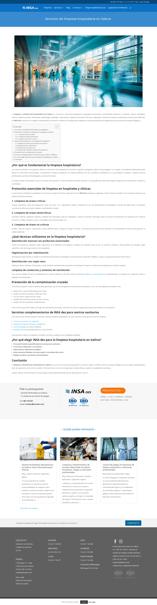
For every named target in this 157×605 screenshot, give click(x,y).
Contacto (77, 8)
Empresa (48, 8)
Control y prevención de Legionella (26, 321)
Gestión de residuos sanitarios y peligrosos (29, 324)
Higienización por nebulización (27, 145)
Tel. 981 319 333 (116, 2)
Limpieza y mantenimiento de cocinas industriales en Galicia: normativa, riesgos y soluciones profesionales (76, 468)
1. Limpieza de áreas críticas (26, 134)
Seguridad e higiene (78, 479)
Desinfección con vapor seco (26, 148)
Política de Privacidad (23, 580)
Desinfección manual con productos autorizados (32, 143)
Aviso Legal (20, 577)
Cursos (18, 550)
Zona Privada (144, 2)
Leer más (91, 602)
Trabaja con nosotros (24, 547)
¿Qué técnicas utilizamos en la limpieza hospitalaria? (32, 141)
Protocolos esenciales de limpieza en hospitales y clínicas (33, 132)
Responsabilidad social (121, 562)
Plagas (127, 474)
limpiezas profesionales (75, 476)
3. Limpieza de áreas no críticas (27, 139)
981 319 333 (28, 401)
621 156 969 (56, 544)
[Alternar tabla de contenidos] (55, 126)
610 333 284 (89, 568)
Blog (68, 8)
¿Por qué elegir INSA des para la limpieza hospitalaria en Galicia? (36, 157)
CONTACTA (133, 523)
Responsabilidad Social (95, 8)
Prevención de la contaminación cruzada (28, 152)
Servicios (58, 8)
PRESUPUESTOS (111, 390)
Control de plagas (19, 327)
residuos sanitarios (33, 474)
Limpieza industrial (20, 329)
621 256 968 (88, 552)
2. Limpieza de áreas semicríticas (28, 137)
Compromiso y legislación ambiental (126, 565)
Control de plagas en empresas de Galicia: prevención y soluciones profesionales (118, 467)
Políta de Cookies (22, 584)
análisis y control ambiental (95, 274)
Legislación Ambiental (117, 8)
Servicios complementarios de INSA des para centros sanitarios (35, 155)
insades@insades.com (34, 404)
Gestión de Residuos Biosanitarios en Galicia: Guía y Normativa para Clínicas (37, 467)
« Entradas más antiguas (29, 508)
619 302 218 (56, 552)
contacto (84, 373)
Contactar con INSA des (24, 544)
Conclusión (18, 159)
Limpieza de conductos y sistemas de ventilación (33, 150)
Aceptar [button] (84, 602)
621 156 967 (56, 560)
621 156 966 (88, 544)
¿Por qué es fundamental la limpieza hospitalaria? (31, 130)
